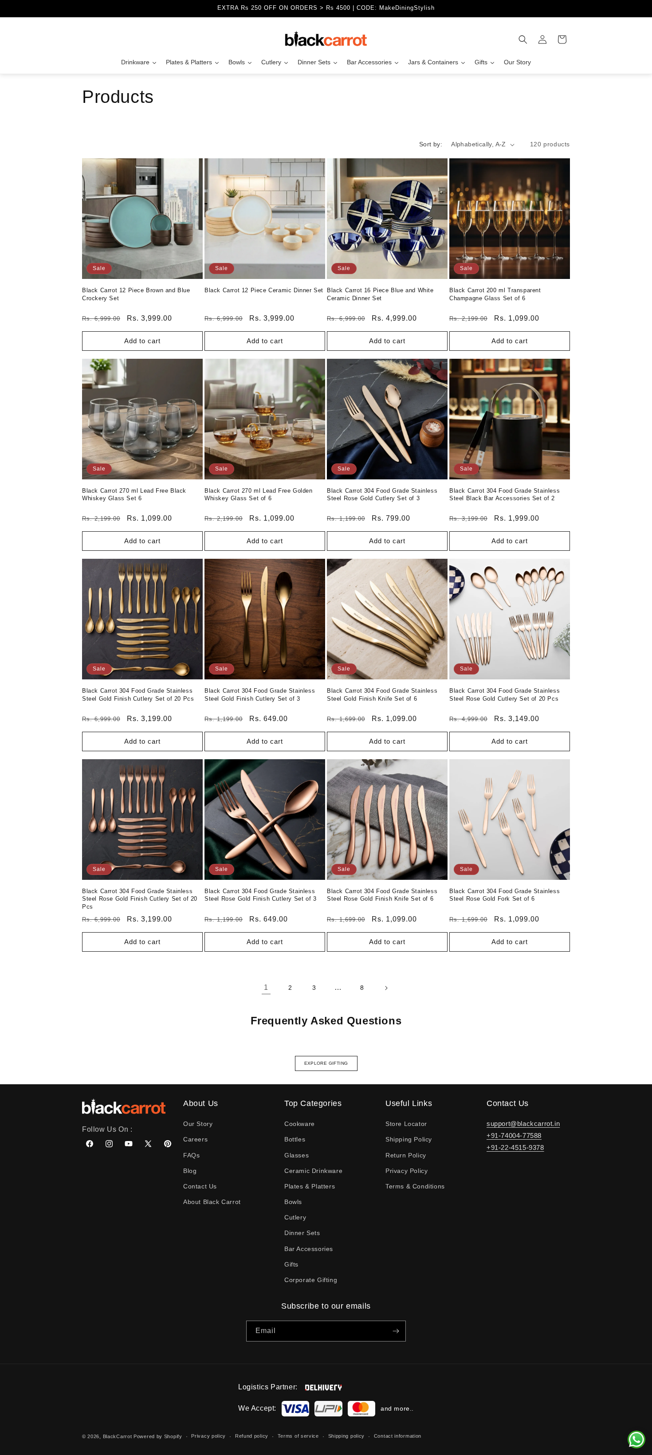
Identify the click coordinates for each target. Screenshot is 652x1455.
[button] (523, 39)
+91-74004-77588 (514, 1135)
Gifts (291, 1264)
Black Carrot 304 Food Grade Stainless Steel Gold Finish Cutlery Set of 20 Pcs (138, 694)
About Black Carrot (212, 1201)
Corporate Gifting (310, 1279)
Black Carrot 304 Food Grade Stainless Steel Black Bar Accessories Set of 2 (504, 494)
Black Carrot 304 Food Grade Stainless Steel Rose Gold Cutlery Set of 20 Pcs (504, 694)
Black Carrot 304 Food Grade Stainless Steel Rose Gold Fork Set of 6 (504, 895)
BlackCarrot (117, 1436)
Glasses (296, 1155)
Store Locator (406, 1123)
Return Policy (405, 1155)
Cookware (299, 1123)
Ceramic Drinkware (313, 1170)
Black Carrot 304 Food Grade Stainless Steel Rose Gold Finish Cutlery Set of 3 (260, 895)
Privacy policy (208, 1436)
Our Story (197, 1123)
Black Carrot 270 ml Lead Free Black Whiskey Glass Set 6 (134, 494)
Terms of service (298, 1436)
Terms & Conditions (415, 1186)
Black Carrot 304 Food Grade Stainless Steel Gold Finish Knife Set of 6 (382, 694)
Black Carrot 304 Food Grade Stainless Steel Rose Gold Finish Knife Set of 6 (382, 895)
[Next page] (386, 988)
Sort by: (430, 144)
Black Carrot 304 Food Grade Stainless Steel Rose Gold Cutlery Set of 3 (382, 494)
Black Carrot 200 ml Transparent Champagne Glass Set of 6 (495, 294)
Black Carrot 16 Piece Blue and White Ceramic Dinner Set (380, 294)
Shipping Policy (408, 1139)
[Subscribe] (395, 1331)
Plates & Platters (309, 1186)
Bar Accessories (308, 1248)
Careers (195, 1139)
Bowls (293, 1201)
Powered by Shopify (158, 1436)
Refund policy (251, 1436)
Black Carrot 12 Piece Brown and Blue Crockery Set (136, 294)
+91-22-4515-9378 (515, 1147)
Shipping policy (346, 1436)
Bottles (294, 1139)
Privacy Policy (406, 1170)
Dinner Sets (302, 1232)
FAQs (191, 1155)
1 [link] (266, 987)
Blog (189, 1170)
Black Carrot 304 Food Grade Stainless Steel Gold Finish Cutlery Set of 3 (259, 694)
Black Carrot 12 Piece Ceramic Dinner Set (263, 290)
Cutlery (295, 1217)
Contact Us (200, 1186)
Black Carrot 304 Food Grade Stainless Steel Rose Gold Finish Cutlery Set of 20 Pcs (139, 899)
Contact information (397, 1436)
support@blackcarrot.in (523, 1123)
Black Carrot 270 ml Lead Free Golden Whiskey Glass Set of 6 (258, 494)
